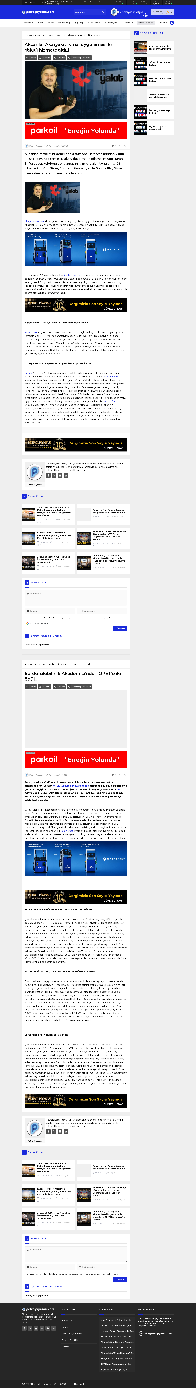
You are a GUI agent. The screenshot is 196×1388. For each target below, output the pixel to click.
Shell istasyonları (72, 275)
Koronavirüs (31, 332)
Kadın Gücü (67, 831)
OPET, (119, 789)
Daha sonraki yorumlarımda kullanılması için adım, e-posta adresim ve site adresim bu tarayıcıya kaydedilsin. (73, 618)
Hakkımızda (67, 1320)
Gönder (61, 58)
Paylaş (33, 58)
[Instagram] (36, 1328)
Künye (65, 1327)
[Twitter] (30, 1328)
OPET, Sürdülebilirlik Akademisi (71, 786)
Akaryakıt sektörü (34, 221)
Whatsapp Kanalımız (81, 58)
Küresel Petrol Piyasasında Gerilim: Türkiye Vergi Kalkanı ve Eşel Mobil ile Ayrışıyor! (74, 3)
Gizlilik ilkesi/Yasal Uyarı (72, 1333)
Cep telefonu (110, 401)
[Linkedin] (42, 1328)
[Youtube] (47, 1328)
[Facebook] (24, 1328)
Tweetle (47, 58)
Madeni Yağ (40, 35)
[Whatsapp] (53, 1328)
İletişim (65, 1347)
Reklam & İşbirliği (70, 1340)
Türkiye (29, 373)
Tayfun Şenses (111, 376)
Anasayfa (28, 35)
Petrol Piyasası (36, 146)
